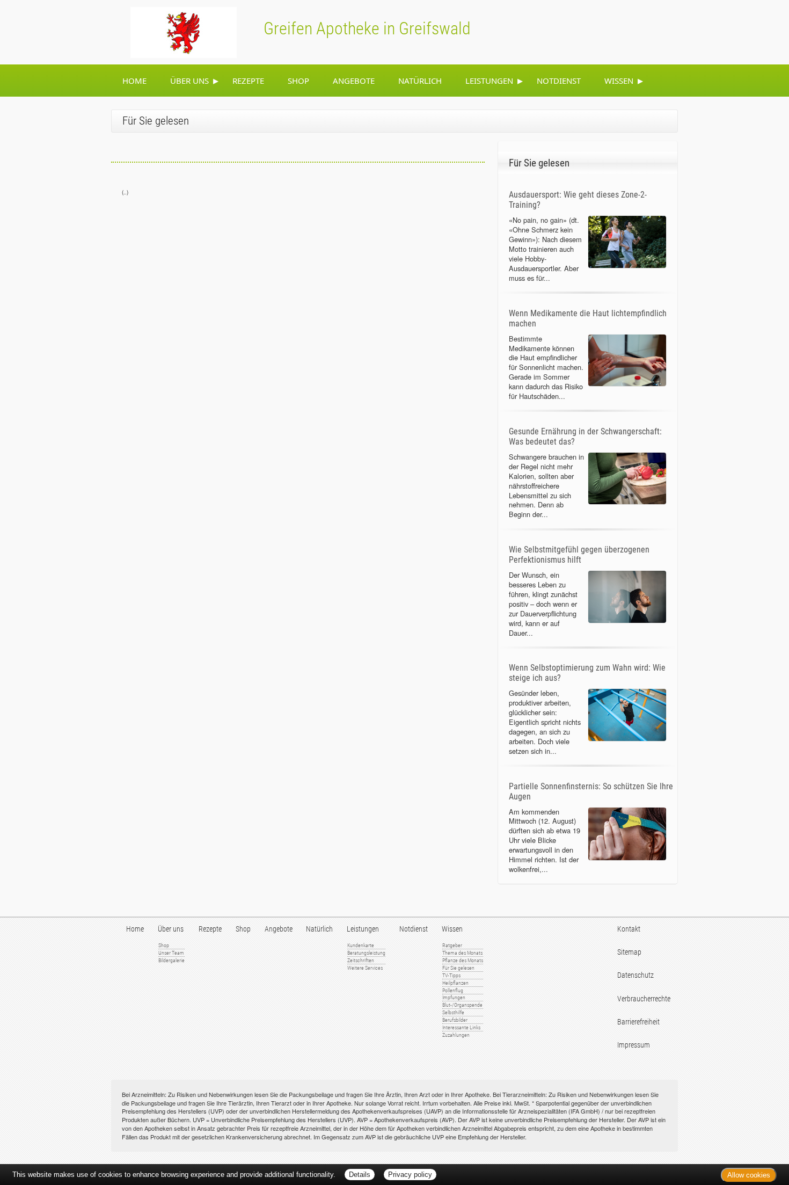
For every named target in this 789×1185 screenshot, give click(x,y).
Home (134, 80)
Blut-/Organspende (462, 1005)
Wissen (618, 80)
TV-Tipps (451, 975)
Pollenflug (452, 990)
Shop (298, 80)
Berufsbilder (454, 1020)
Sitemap (629, 952)
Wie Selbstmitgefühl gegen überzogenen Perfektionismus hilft (579, 554)
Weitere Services (365, 968)
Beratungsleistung (366, 953)
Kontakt (628, 929)
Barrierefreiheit (638, 1022)
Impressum (633, 1045)
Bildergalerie (171, 960)
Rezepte (248, 80)
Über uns (189, 80)
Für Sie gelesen (458, 968)
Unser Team (171, 953)
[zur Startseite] (171, 31)
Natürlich (420, 80)
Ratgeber (452, 945)
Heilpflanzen (455, 983)
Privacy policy (410, 1175)
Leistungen (489, 80)
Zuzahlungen (456, 1035)
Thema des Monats (462, 953)
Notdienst (559, 80)
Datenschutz (635, 975)
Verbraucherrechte (643, 999)
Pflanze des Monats (462, 960)
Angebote (354, 80)
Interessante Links (461, 1027)
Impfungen (453, 997)
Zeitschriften (360, 960)
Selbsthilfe (453, 1012)
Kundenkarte (360, 945)
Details (359, 1175)
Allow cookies (748, 1175)
